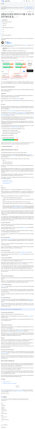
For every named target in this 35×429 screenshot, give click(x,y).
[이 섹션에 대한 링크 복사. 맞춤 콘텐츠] (5, 338)
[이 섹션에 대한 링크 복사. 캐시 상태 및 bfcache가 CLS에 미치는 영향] (14, 349)
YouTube (2, 418)
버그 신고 (2, 404)
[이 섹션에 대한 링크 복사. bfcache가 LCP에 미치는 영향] (10, 250)
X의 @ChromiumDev (4, 416)
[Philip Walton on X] (5, 43)
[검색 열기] (22, 1)
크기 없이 (8, 333)
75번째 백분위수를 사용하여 (15, 126)
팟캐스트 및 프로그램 (4, 413)
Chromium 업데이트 (4, 410)
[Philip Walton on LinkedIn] (7, 43)
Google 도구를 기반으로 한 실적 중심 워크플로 (9, 383)
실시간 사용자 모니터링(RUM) (11, 110)
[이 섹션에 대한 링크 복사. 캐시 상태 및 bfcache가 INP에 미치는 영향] (14, 312)
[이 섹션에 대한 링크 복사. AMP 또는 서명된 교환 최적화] (10, 237)
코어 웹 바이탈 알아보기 (11, 11)
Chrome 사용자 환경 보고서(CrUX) (21, 112)
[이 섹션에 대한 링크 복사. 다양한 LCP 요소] (6, 187)
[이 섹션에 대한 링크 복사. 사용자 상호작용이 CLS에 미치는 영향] (12, 325)
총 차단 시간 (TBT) (3, 286)
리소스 (6, 11)
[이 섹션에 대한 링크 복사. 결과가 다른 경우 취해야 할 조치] (15, 360)
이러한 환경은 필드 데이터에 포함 (25, 252)
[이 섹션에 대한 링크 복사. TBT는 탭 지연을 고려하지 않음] (11, 297)
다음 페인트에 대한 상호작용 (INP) (8, 181)
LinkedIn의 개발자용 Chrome (5, 419)
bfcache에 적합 (21, 254)
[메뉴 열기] (1, 1)
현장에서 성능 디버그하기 (6, 381)
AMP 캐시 (14, 155)
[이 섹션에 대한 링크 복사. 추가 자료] (6, 379)
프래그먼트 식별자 (15, 207)
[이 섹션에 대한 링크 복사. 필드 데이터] (6, 104)
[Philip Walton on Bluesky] (9, 43)
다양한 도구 (26, 45)
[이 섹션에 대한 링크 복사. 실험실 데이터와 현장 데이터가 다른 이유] (19, 149)
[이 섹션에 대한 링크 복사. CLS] (3, 323)
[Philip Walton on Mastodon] (8, 43)
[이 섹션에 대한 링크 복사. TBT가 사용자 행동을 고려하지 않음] (12, 284)
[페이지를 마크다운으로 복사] (17, 17)
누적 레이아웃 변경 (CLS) (6, 183)
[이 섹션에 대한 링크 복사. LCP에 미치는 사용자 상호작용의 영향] (12, 257)
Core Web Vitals (11, 45)
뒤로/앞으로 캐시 (29, 154)
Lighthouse (18, 98)
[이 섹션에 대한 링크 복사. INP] (3, 274)
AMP (2, 239)
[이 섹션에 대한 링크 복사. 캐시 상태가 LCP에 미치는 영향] (11, 222)
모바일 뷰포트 (16, 309)
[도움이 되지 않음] (33, 11)
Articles (2, 3)
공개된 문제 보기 (3, 405)
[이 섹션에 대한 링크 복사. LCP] (3, 186)
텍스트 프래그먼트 (22, 207)
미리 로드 (24, 243)
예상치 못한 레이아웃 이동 (20, 331)
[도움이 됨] (32, 11)
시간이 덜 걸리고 (30, 316)
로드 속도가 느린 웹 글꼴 (4, 352)
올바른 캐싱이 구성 (24, 227)
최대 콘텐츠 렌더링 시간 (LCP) (7, 180)
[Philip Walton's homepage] (11, 43)
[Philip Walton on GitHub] (6, 43)
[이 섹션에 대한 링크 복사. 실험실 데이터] (6, 93)
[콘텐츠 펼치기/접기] (7, 20)
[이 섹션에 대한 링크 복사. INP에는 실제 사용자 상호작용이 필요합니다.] (14, 276)
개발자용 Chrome (3, 409)
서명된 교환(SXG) (10, 239)
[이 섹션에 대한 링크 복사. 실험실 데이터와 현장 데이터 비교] (16, 87)
